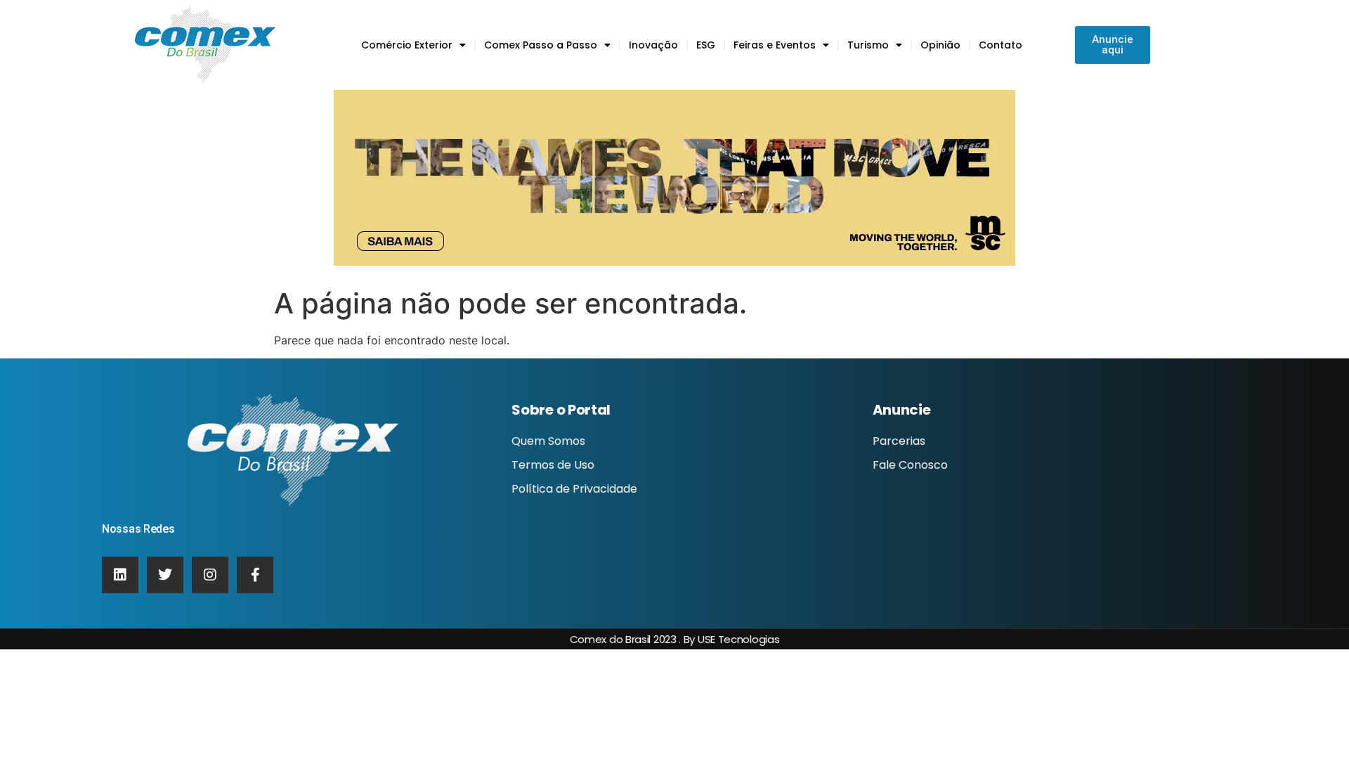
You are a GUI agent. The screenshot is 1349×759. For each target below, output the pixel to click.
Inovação (653, 45)
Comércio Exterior (406, 45)
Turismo (868, 45)
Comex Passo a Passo (540, 45)
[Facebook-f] (255, 575)
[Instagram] (210, 575)
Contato (1000, 45)
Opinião (940, 45)
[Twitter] (165, 575)
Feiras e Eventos (775, 45)
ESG (705, 45)
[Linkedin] (120, 575)
